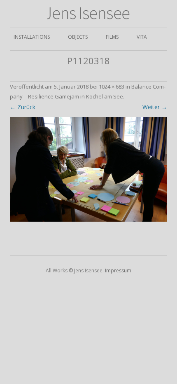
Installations (32, 36)
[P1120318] (88, 169)
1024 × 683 (111, 86)
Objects (78, 36)
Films (112, 36)
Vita (142, 36)
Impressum (118, 270)
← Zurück (22, 107)
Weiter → (154, 107)
